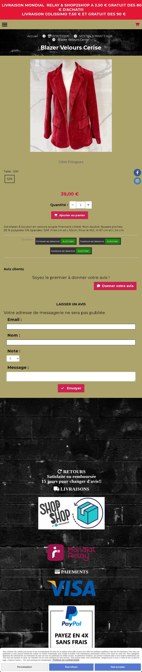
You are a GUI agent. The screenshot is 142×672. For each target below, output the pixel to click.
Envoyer (73, 388)
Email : (14, 319)
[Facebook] (137, 172)
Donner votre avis (117, 286)
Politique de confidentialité (65, 660)
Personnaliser (24, 667)
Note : (13, 350)
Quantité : (59, 205)
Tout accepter (118, 667)
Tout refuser (71, 667)
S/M (9, 179)
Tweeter (27, 239)
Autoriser (68, 241)
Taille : (11, 171)
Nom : (13, 335)
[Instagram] (137, 181)
